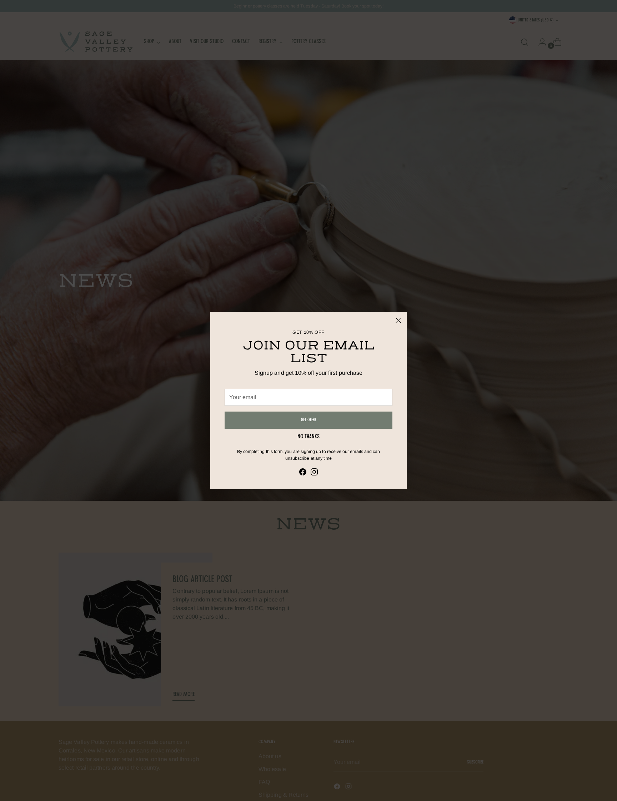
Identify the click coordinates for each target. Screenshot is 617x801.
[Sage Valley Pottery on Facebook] (303, 473)
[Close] (398, 320)
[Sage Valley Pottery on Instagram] (314, 473)
